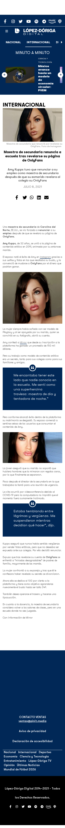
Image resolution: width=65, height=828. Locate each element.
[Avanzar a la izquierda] (4, 75)
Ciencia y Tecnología (34, 756)
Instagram (45, 256)
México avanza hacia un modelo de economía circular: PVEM (45, 78)
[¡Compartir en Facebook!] (16, 197)
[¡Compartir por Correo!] (46, 197)
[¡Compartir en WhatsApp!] (32, 197)
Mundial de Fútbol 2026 (20, 769)
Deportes (45, 752)
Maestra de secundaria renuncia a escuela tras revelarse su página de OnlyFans (32, 156)
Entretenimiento (15, 760)
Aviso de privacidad (32, 731)
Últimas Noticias (28, 765)
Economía (10, 756)
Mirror (23, 342)
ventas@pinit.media (32, 721)
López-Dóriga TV (40, 760)
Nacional (13, 42)
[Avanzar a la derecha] (62, 42)
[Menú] (6, 31)
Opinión (9, 765)
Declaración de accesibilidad (32, 741)
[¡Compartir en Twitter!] (25, 197)
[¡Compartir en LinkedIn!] (39, 197)
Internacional (38, 42)
